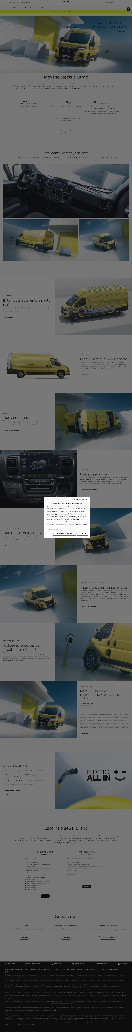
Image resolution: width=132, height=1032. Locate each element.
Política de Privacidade (52, 529)
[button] (81, 499)
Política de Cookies (51, 526)
